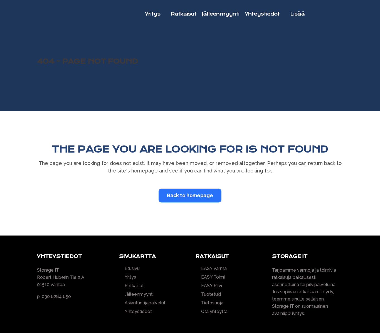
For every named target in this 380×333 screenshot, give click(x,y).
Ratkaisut (134, 286)
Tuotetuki (211, 294)
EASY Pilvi (211, 286)
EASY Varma (214, 269)
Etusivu (132, 269)
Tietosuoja (212, 303)
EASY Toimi (213, 277)
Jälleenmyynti (139, 294)
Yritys (130, 277)
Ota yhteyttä (214, 312)
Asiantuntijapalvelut (145, 303)
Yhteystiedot (138, 312)
